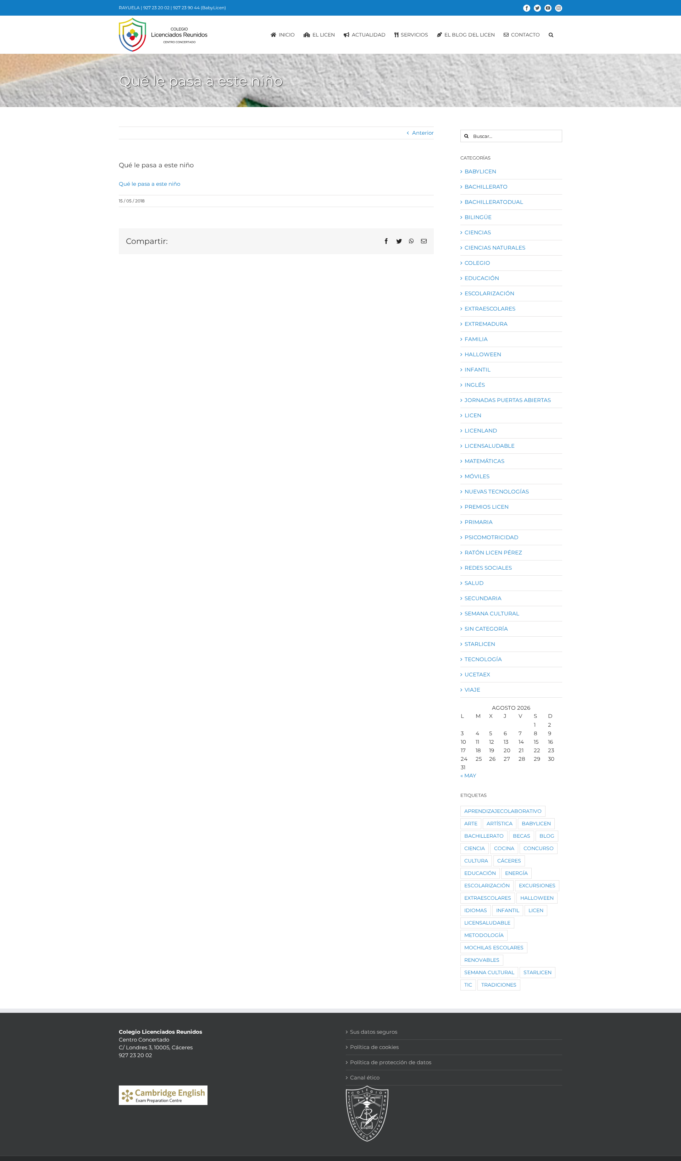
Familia (476, 339)
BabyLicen (480, 171)
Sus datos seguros (373, 1031)
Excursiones (537, 885)
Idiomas (475, 910)
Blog (546, 836)
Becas (521, 836)
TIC (468, 985)
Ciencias (478, 232)
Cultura (476, 861)
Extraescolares (490, 308)
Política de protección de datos (390, 1062)
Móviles (477, 476)
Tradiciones (498, 985)
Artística (500, 823)
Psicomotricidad (491, 537)
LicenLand (481, 430)
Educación (482, 278)
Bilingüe (478, 217)
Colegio (477, 262)
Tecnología (483, 659)
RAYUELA (129, 7)
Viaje (472, 689)
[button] (551, 35)
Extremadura (486, 323)
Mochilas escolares (494, 947)
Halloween (483, 354)
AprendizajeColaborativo (503, 811)
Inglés (475, 384)
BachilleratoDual (494, 202)
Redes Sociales (488, 567)
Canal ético (365, 1077)
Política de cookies (374, 1047)
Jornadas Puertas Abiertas (508, 400)
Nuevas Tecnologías (497, 491)
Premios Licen (487, 506)
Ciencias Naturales (495, 247)
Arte (470, 823)
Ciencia (474, 848)
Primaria (479, 522)
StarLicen (480, 644)
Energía (516, 873)
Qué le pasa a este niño (149, 183)
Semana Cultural (492, 613)
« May (468, 775)
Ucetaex (477, 674)
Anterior (423, 132)
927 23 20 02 (156, 7)
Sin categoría (486, 628)
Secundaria (483, 598)
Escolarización (489, 293)
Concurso (539, 848)
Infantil (478, 369)
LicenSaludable (490, 445)
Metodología (484, 935)
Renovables (481, 960)
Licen (473, 415)
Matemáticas (484, 461)
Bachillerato (486, 186)
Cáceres (509, 861)
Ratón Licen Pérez (493, 552)
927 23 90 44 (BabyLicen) (199, 7)
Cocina (504, 848)
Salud (474, 583)
